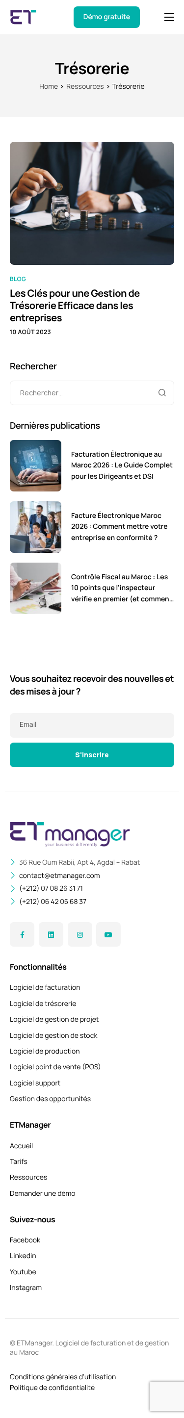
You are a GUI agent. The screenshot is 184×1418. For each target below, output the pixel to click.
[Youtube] (108, 934)
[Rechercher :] (92, 393)
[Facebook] (22, 934)
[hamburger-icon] (169, 17)
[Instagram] (80, 934)
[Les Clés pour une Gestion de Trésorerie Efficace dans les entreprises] (92, 202)
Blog (18, 279)
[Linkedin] (51, 934)
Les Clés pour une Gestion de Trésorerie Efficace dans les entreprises (75, 305)
